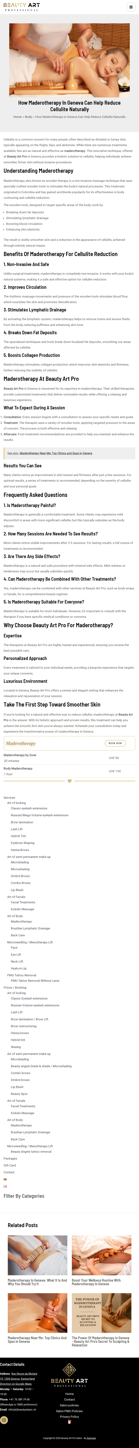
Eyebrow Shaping (23, 843)
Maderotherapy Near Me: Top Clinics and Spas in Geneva (37, 1340)
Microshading (20, 869)
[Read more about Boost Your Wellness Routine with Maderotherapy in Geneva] (101, 1255)
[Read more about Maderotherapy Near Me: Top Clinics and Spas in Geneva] (37, 1313)
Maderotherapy (21, 921)
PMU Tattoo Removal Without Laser (35, 980)
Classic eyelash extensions (29, 808)
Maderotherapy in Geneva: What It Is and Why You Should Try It (37, 1282)
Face (14, 947)
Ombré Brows (20, 876)
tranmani (91, 1438)
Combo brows (20, 1073)
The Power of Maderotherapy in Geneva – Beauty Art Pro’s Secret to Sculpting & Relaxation (101, 1341)
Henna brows (20, 1033)
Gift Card (10, 1165)
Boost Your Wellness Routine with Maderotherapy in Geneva (96, 1282)
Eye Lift (16, 954)
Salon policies (69, 1405)
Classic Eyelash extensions (29, 998)
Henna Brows (20, 850)
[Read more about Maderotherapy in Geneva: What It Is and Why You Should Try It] (37, 1255)
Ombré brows (20, 1080)
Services (9, 797)
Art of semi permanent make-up (29, 857)
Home (69, 1394)
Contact (9, 1172)
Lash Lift (17, 829)
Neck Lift (17, 961)
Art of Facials (16, 897)
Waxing (16, 1047)
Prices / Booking (15, 987)
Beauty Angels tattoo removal (31, 1151)
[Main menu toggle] (131, 7)
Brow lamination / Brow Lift (29, 1019)
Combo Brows (21, 883)
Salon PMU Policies (69, 1411)
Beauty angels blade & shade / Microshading (41, 1066)
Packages (10, 1158)
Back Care (18, 935)
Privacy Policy (69, 1416)
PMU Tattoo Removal (21, 975)
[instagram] (4, 1420)
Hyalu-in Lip (19, 968)
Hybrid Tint (18, 836)
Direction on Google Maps (16, 1384)
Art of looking (16, 803)
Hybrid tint (18, 1040)
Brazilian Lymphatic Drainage (30, 928)
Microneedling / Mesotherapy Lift (30, 942)
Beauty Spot (19, 1094)
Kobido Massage (22, 909)
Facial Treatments (23, 902)
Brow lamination (22, 822)
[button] (115, 743)
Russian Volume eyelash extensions (35, 1005)
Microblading (20, 862)
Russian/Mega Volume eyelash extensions (39, 815)
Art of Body (15, 916)
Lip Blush (17, 890)
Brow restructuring (24, 1026)
